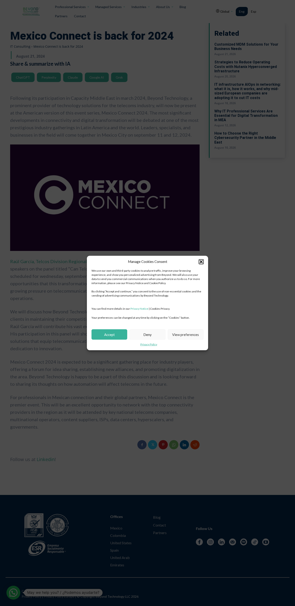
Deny (147, 334)
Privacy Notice (139, 308)
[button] (201, 261)
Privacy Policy (148, 344)
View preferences (185, 334)
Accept (109, 334)
